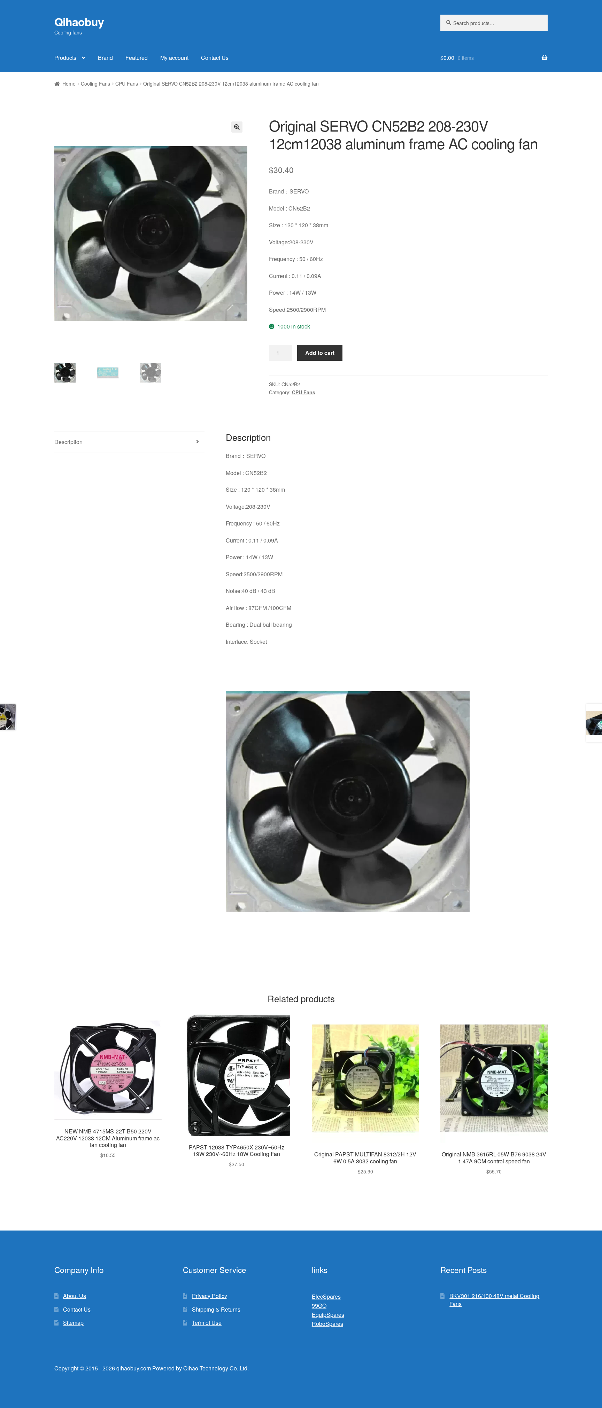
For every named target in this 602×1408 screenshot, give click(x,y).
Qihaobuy (79, 22)
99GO (319, 1306)
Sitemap (73, 1323)
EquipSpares (328, 1315)
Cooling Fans (95, 83)
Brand (105, 58)
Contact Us (215, 58)
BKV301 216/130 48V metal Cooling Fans (494, 1300)
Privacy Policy (209, 1296)
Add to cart (319, 353)
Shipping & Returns (216, 1309)
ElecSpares (326, 1296)
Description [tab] (68, 442)
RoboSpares (327, 1324)
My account (174, 58)
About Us (74, 1296)
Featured (136, 58)
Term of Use (207, 1323)
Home (69, 83)
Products (65, 58)
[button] (236, 127)
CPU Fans (126, 83)
